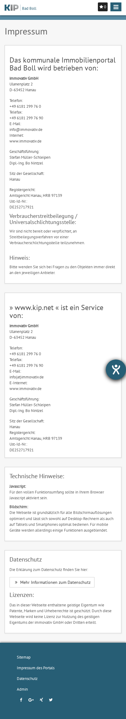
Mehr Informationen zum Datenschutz (55, 582)
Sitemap (24, 657)
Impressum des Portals (35, 667)
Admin (22, 689)
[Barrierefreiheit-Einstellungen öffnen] (116, 370)
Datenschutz (27, 678)
